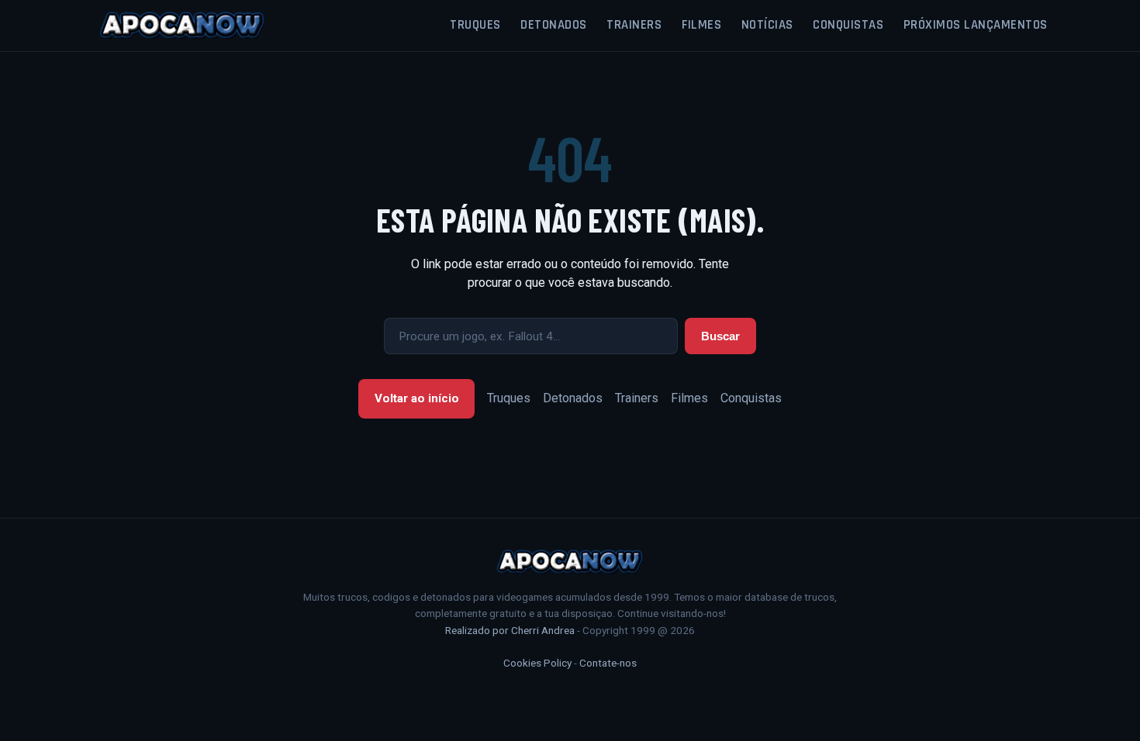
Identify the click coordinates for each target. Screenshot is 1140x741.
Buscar (720, 336)
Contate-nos (608, 663)
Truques (475, 24)
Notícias (767, 24)
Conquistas (848, 24)
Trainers (634, 24)
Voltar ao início (417, 398)
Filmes (701, 24)
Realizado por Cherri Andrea (510, 630)
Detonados (553, 24)
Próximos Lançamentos (975, 24)
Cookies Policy (537, 663)
